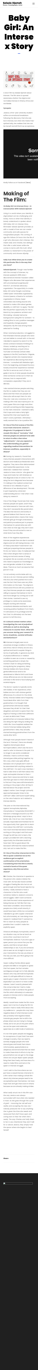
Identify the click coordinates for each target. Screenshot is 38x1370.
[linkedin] (9, 1342)
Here (28, 182)
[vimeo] (14, 1342)
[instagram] (19, 1342)
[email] (4, 1342)
